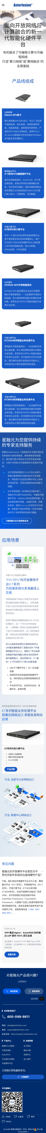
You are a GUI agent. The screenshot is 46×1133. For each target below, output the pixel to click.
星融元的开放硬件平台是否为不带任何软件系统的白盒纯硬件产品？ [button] (22, 873)
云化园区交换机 (8, 1059)
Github (8, 1121)
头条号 (20, 1117)
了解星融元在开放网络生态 (16, 521)
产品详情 (11, 769)
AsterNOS (26, 494)
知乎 (33, 1117)
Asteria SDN (24, 498)
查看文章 (12, 954)
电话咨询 (14, 991)
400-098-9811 (18, 1017)
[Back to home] (23, 5)
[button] (3, 5)
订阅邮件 (25, 1077)
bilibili (8, 1117)
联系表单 (36, 991)
